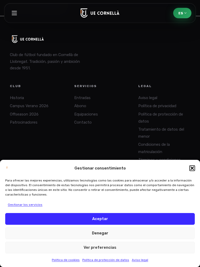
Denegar (100, 233)
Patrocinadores (24, 122)
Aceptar (100, 218)
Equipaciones (86, 114)
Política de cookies (66, 260)
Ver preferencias (100, 247)
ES (180, 13)
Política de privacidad (157, 106)
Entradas (82, 97)
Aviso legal (140, 260)
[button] (192, 168)
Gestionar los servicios (25, 205)
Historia (17, 97)
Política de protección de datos (105, 260)
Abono (80, 106)
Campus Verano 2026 (29, 106)
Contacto (83, 122)
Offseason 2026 (24, 114)
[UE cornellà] (100, 13)
